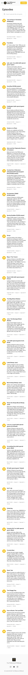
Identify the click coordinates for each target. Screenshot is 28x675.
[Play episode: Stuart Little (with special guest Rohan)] (4, 278)
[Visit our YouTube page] (14, 667)
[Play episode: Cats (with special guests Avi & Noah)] (4, 341)
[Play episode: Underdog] (4, 509)
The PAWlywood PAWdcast (11, 3)
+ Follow (23, 2)
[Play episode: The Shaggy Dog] (4, 591)
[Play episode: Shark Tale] (4, 571)
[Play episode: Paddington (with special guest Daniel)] (4, 107)
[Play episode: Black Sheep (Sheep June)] (4, 383)
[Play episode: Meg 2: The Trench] (4, 258)
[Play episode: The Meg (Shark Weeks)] (4, 299)
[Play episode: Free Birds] (4, 43)
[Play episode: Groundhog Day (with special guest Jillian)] (4, 447)
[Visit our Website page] (17, 667)
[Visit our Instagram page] (10, 667)
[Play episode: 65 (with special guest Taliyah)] (4, 469)
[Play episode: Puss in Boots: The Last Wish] (4, 611)
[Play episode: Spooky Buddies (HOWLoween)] (4, 216)
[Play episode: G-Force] (4, 631)
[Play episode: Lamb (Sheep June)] (4, 363)
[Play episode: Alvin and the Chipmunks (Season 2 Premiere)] (4, 149)
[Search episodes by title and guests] (4, 14)
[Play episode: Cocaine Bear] (4, 551)
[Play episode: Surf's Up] (4, 489)
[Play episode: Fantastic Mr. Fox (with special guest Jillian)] (4, 529)
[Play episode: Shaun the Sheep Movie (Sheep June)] (4, 403)
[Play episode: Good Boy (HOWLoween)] (4, 87)
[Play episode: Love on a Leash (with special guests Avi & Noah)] (4, 425)
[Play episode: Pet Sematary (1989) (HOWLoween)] (4, 194)
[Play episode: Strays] (4, 236)
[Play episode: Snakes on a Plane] (4, 129)
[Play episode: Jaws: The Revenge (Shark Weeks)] (4, 320)
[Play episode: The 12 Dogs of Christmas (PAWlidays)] (4, 20)
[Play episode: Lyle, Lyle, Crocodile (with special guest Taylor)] (4, 64)
